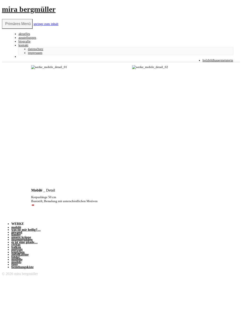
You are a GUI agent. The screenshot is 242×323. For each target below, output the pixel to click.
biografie (24, 41)
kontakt (23, 45)
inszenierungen (22, 239)
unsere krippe (21, 237)
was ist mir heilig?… (26, 229)
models (16, 262)
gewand (16, 232)
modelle (16, 259)
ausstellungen (27, 37)
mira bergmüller (29, 9)
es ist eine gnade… (24, 242)
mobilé (16, 227)
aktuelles (24, 34)
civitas (15, 244)
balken (16, 247)
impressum (35, 53)
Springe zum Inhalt (46, 24)
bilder (15, 257)
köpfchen (18, 252)
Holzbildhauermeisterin (218, 60)
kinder (16, 234)
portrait (17, 249)
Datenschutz (35, 49)
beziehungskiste (22, 267)
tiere (14, 264)
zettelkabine (20, 254)
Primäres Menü (18, 24)
